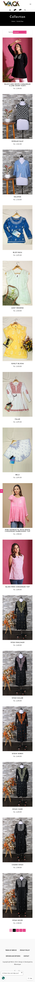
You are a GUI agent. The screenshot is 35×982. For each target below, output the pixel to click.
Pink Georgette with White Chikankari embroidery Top (17, 530)
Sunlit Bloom (17, 364)
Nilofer (17, 197)
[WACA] (11, 4)
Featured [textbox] (16, 32)
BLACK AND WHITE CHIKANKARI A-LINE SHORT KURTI (17, 85)
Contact (26, 956)
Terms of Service (11, 950)
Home (13, 21)
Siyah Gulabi (17, 698)
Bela (17, 475)
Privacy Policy (25, 950)
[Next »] (24, 930)
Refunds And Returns (13, 956)
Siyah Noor (17, 920)
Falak (17, 419)
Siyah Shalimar (17, 642)
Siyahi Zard (17, 809)
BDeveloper (17, 964)
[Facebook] (15, 971)
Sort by (11, 32)
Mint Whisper (17, 308)
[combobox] (20, 32)
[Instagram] (19, 971)
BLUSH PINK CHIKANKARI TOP (17, 587)
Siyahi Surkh (17, 754)
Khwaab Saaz (17, 141)
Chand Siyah (17, 865)
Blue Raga (17, 252)
